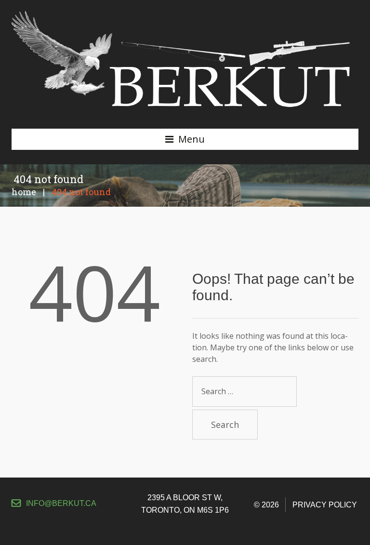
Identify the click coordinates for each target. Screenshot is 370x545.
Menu (191, 139)
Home (24, 192)
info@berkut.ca (61, 503)
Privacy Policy (324, 505)
